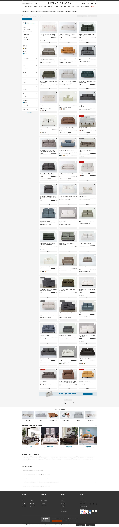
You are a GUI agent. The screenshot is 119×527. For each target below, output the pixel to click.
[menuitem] (95, 3)
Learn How (49, 62)
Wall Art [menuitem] (82, 6)
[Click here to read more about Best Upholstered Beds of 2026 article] (50, 436)
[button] (54, 37)
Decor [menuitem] (69, 6)
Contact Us (23, 498)
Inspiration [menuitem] (87, 6)
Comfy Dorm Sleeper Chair (44, 457)
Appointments (82, 498)
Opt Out (80, 525)
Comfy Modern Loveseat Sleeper (87, 459)
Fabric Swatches (63, 509)
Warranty (31, 501)
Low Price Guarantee (44, 501)
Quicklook (48, 42)
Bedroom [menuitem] (35, 6)
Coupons (62, 500)
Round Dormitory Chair (81, 457)
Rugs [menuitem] (65, 6)
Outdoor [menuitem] (61, 6)
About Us (42, 497)
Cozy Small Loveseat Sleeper (72, 457)
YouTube (90, 504)
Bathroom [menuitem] (77, 6)
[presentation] (82, 16)
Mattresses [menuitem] (40, 6)
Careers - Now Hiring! (44, 500)
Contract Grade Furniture (64, 503)
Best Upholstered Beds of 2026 (50, 447)
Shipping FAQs (24, 503)
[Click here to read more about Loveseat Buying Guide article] (31, 436)
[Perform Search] (36, 3)
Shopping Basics (50, 446)
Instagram (87, 504)
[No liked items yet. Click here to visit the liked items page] (92, 3)
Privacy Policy (44, 525)
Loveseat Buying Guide (30, 447)
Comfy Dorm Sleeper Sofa (26, 457)
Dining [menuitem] (45, 6)
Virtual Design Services (64, 511)
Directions (23, 500)
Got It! (90, 525)
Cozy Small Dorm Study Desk (57, 459)
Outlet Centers (43, 503)
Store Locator (82, 497)
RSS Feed (96, 504)
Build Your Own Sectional (64, 508)
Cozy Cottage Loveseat (41, 459)
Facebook (84, 504)
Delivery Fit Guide (32, 497)
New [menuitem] (26, 6)
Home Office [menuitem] (50, 6)
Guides (31, 446)
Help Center (23, 497)
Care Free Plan (63, 497)
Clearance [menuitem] (92, 6)
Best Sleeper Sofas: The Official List (88, 447)
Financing (31, 500)
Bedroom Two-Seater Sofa (90, 457)
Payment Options (32, 498)
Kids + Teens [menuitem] (56, 6)
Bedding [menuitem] (72, 6)
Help (87, 0)
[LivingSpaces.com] (59, 3)
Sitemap (31, 506)
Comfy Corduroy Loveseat (67, 459)
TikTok (93, 504)
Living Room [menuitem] (30, 6)
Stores (96, 0)
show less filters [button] (29, 112)
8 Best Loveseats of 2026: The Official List (69, 447)
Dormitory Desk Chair (32, 459)
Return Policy (32, 503)
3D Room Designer (63, 506)
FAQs (22, 501)
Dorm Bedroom (25, 459)
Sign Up (57, 520)
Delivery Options (91, 0)
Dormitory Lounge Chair (35, 457)
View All (96, 425)
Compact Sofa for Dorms (54, 457)
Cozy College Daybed (63, 457)
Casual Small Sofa (48, 459)
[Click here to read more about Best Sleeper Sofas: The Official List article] (88, 436)
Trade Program (63, 501)
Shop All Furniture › (25, 0)
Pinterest (81, 504)
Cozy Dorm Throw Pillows (76, 459)
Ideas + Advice (63, 498)
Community (42, 498)
